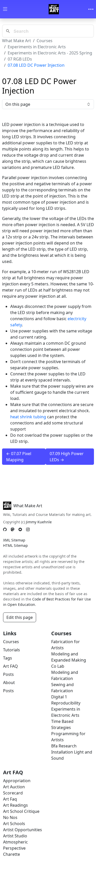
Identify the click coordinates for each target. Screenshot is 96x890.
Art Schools (14, 823)
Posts (8, 674)
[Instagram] (28, 529)
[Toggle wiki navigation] (5, 9)
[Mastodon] (12, 529)
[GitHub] (5, 529)
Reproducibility (65, 703)
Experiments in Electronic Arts (37, 47)
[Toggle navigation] (91, 9)
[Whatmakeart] (54, 9)
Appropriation (16, 780)
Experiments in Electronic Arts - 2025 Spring (50, 53)
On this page (17, 104)
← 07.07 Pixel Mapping (18, 457)
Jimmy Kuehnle (39, 521)
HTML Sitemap (15, 545)
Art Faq (10, 799)
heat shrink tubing (28, 417)
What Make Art (16, 40)
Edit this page (19, 617)
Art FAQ (10, 666)
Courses (44, 40)
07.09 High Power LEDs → (67, 457)
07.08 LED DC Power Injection (36, 65)
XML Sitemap (14, 540)
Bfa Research (64, 746)
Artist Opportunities (22, 830)
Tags (7, 658)
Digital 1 (59, 697)
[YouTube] (20, 529)
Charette (11, 854)
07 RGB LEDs (20, 59)
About (9, 682)
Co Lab (57, 666)
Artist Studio (15, 836)
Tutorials (11, 650)
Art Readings (15, 805)
